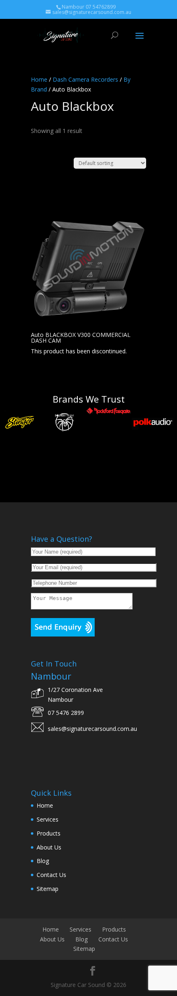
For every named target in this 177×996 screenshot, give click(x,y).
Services (47, 819)
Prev (10, 452)
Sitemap (47, 889)
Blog (43, 861)
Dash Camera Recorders (85, 79)
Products (49, 833)
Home (39, 79)
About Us (49, 847)
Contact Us (51, 875)
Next (166, 452)
